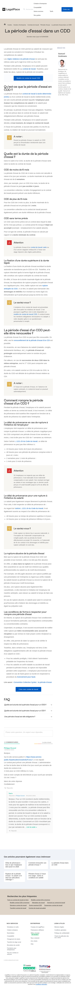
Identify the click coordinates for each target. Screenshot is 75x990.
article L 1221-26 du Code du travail (29, 508)
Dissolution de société (13, 945)
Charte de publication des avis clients (61, 936)
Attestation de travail (38, 902)
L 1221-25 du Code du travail (26, 441)
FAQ (32, 944)
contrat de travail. (29, 69)
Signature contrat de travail (18, 905)
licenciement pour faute (26, 677)
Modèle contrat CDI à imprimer (40, 900)
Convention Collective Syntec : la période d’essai (33, 682)
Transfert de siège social (14, 942)
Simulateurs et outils (13, 927)
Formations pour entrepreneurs (11, 948)
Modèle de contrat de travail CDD (28, 78)
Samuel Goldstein (62, 55)
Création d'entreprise (40, 3)
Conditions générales (60, 930)
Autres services (38, 11)
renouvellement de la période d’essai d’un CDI (32, 340)
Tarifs (51, 11)
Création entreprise (12, 930)
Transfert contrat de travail (18, 908)
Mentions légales (59, 927)
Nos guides (37, 15)
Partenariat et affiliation (37, 930)
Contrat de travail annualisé (37, 908)
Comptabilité (37, 7)
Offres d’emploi (35, 933)
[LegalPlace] (11, 9)
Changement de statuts (13, 939)
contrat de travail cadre (39, 247)
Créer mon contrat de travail (68, 9)
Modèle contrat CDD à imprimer (19, 902)
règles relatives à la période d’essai (21, 59)
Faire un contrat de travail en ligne (18, 900)
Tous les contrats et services (12, 953)
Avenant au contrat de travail (56, 902)
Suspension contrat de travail (53, 905)
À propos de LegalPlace (37, 927)
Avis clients (34, 941)
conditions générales (41, 984)
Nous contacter (35, 938)
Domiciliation (10, 933)
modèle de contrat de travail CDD (25, 314)
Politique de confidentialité (61, 933)
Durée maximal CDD (35, 905)
